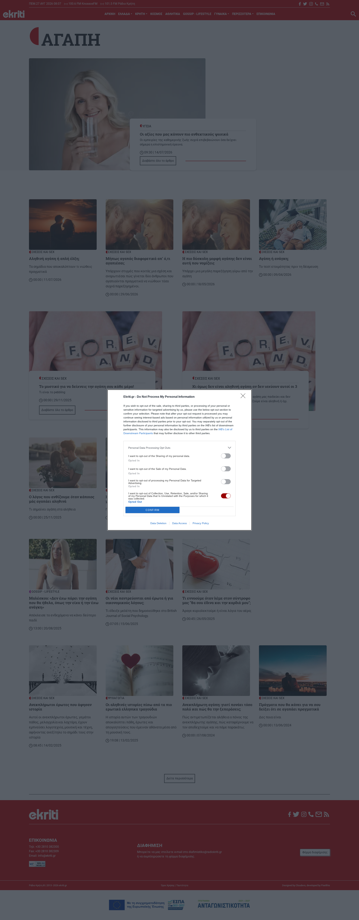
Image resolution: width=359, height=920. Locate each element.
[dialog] (179, 460)
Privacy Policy (201, 523)
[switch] (226, 455)
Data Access (179, 523)
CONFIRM (152, 510)
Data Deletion (158, 523)
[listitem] (179, 448)
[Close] (244, 397)
